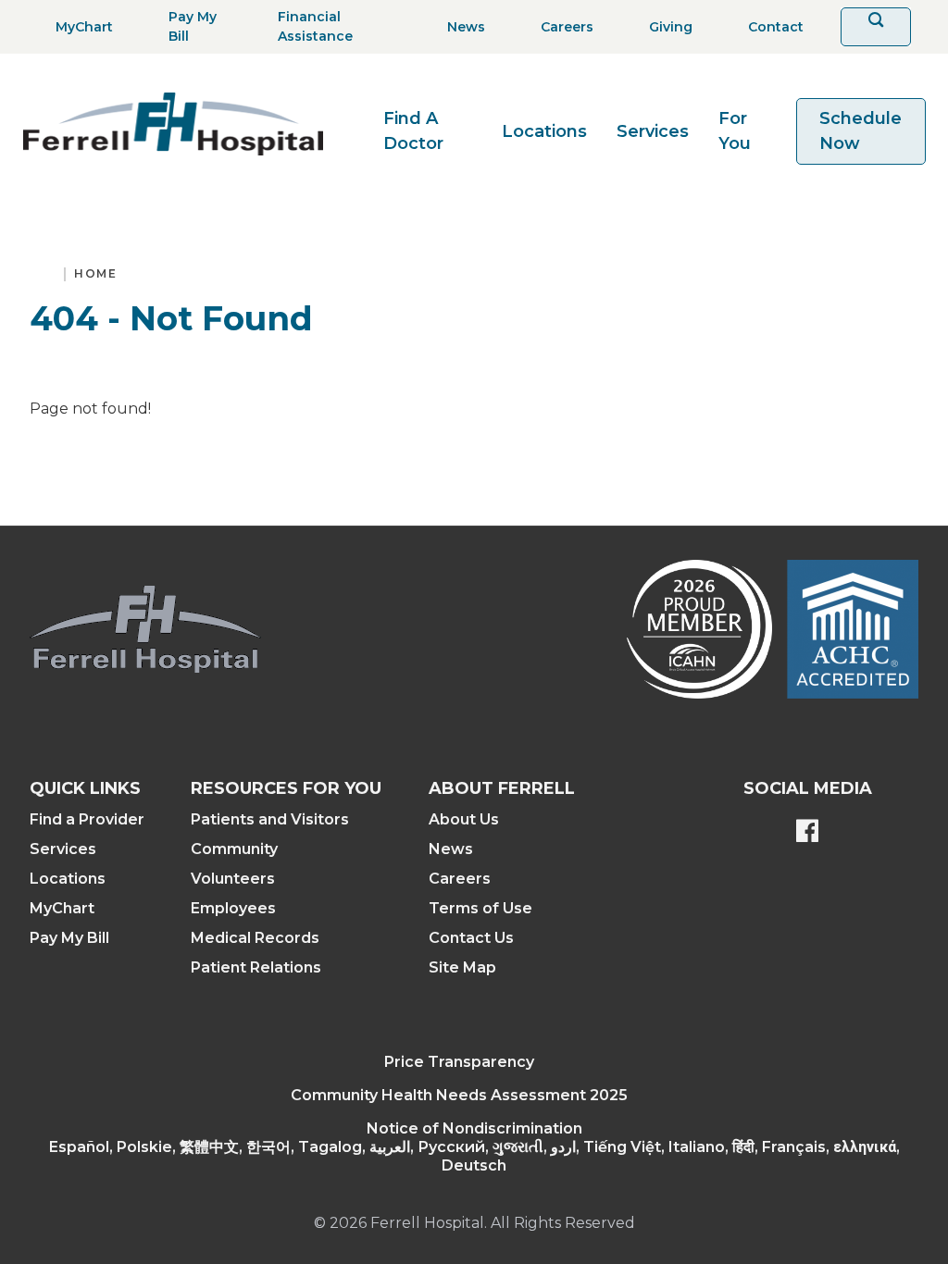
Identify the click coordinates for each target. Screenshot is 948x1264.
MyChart (62, 908)
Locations (544, 131)
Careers (460, 878)
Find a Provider (87, 819)
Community (234, 849)
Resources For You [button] (286, 788)
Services (653, 131)
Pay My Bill (69, 938)
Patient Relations (256, 967)
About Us (464, 819)
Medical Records (255, 938)
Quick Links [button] (85, 788)
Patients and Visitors (270, 819)
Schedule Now (860, 131)
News (451, 849)
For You (734, 131)
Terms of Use (480, 908)
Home (95, 273)
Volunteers (233, 878)
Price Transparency (459, 1062)
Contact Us (471, 938)
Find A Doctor (413, 131)
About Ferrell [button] (502, 788)
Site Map (462, 967)
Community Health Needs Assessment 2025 (459, 1095)
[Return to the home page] (173, 124)
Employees (233, 908)
